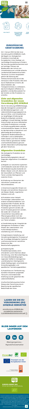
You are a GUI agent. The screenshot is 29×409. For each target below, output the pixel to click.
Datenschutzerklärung (8, 406)
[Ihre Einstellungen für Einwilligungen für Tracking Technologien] (26, 406)
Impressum (23, 406)
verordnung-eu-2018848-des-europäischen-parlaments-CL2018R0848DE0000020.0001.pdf (13, 311)
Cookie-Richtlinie (17, 406)
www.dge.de (14, 405)
